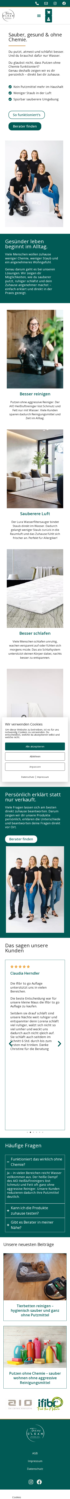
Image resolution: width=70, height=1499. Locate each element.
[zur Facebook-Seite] (64, 3)
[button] (39, 16)
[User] (48, 19)
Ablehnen (35, 756)
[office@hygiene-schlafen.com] (46, 3)
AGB (35, 1453)
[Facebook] (39, 1481)
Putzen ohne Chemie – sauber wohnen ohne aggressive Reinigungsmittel (35, 1378)
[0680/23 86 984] (37, 3)
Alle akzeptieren (35, 746)
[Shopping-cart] (48, 12)
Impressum (35, 1461)
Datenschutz (35, 1469)
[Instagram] (30, 1481)
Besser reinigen (35, 394)
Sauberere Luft (35, 513)
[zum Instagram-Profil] (55, 3)
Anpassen (35, 766)
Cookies (16, 1497)
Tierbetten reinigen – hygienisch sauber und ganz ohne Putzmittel (35, 1311)
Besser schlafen (35, 633)
